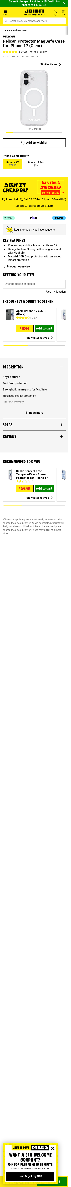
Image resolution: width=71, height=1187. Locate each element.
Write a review (38, 51)
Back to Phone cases (17, 30)
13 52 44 (41, 5)
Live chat (12, 199)
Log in (18, 229)
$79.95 (12, 164)
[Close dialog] (52, 1148)
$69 (36, 164)
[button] (12, 12)
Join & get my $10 (30, 1176)
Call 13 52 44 (31, 199)
